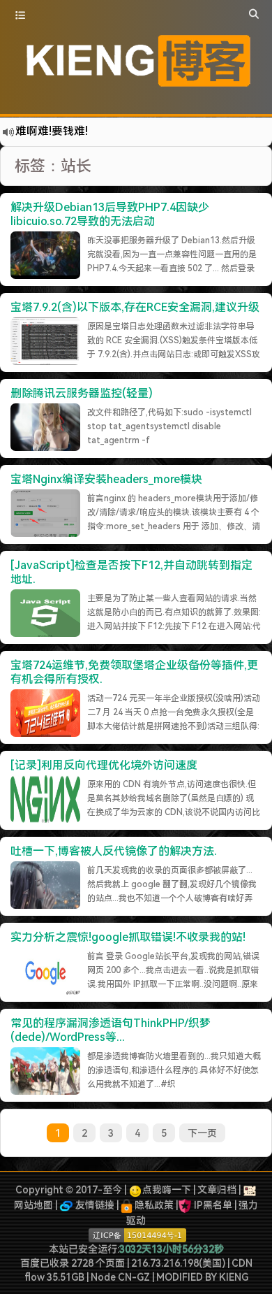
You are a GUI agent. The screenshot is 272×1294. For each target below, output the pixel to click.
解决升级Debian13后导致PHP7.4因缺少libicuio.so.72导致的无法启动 (109, 214)
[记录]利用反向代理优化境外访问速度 (103, 765)
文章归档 (216, 1189)
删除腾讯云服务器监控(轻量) (81, 393)
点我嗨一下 (166, 1189)
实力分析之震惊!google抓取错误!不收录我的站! (127, 937)
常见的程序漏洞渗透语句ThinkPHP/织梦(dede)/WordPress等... (110, 1030)
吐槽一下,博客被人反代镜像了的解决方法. (113, 851)
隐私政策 (153, 1205)
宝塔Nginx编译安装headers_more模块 (106, 479)
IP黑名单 (213, 1205)
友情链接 (93, 1205)
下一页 (202, 1133)
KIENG (233, 1277)
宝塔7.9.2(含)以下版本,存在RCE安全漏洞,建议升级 (134, 307)
